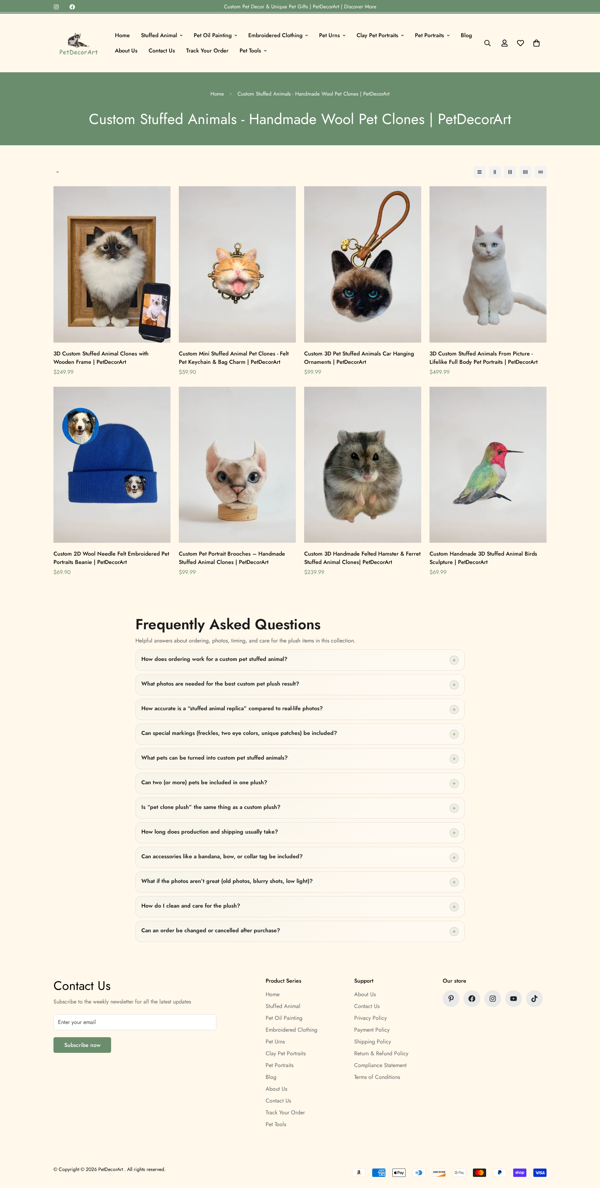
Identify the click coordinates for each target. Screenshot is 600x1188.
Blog (466, 35)
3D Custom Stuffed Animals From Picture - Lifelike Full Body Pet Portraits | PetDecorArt (484, 358)
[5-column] (541, 172)
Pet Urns (329, 35)
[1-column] (479, 172)
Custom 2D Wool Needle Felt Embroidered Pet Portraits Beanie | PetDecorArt (111, 558)
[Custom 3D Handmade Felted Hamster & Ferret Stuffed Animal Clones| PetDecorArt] (362, 465)
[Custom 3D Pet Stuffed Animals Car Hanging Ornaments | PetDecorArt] (362, 264)
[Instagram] (56, 7)
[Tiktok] (534, 998)
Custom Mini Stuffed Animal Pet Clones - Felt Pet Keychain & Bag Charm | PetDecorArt (234, 358)
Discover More (360, 6)
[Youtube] (513, 998)
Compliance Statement (380, 1065)
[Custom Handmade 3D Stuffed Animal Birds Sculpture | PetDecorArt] (488, 465)
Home (122, 35)
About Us (126, 51)
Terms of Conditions (377, 1077)
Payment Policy (372, 1030)
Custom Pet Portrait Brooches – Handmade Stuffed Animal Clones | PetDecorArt (232, 558)
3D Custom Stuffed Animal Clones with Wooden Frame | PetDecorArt (101, 358)
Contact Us (162, 51)
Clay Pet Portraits (377, 35)
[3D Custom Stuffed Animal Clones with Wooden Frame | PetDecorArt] (111, 264)
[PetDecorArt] (78, 43)
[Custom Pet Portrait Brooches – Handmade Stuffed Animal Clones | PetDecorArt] (237, 465)
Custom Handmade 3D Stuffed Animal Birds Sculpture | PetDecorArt (483, 558)
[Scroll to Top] (586, 1150)
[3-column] (510, 172)
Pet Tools (250, 51)
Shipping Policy (372, 1042)
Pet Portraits (429, 35)
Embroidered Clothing (275, 35)
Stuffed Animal (159, 35)
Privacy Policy (370, 1018)
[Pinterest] (451, 998)
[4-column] (525, 172)
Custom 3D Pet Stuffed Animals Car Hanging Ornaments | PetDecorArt (359, 358)
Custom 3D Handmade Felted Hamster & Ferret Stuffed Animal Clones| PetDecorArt (362, 558)
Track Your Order (207, 51)
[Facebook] (72, 7)
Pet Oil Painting (213, 35)
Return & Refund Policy (381, 1053)
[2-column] (495, 172)
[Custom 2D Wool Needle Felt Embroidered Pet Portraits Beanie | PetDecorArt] (111, 465)
